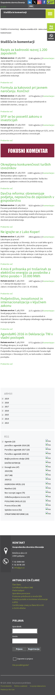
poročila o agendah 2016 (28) (17, 445)
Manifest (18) (10, 488)
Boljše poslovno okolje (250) (17, 458)
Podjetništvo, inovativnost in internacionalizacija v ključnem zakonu (23, 302)
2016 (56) (8, 471)
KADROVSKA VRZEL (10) (15, 484)
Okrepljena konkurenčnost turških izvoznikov (26, 166)
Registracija (33, 649)
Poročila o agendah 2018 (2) (17, 454)
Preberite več (7, 82)
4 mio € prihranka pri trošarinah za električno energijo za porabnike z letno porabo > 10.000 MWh (26, 272)
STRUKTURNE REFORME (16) (16, 514)
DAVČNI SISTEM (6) (12, 463)
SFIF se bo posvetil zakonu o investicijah (21, 118)
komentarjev (48, 58)
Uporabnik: (17, 626)
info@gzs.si (19, 567)
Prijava (19, 649)
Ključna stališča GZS (28, 29)
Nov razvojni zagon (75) (15, 492)
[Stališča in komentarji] (13, 2)
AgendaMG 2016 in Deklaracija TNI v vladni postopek (27, 336)
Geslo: (15, 636)
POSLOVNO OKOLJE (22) (15, 501)
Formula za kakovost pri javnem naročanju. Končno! (24, 89)
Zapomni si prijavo (25, 658)
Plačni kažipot (18, 590)
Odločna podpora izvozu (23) (17, 497)
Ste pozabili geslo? (20, 665)
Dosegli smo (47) (12, 467)
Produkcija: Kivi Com (8, 690)
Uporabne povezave (21, 593)
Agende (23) (10, 441)
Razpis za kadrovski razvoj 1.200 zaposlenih (24, 51)
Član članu (16, 584)
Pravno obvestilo (6, 686)
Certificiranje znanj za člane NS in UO (28, 605)
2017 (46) (8, 475)
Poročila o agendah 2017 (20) (17, 449)
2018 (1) (8, 479)
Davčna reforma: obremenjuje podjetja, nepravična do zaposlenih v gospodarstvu (27, 197)
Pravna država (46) (13, 505)
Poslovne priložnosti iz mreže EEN (27, 596)
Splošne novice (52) (13, 509)
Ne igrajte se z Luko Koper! (20, 231)
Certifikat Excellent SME (22, 587)
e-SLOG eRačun (19, 608)
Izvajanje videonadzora (38, 686)
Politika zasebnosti (20, 686)
